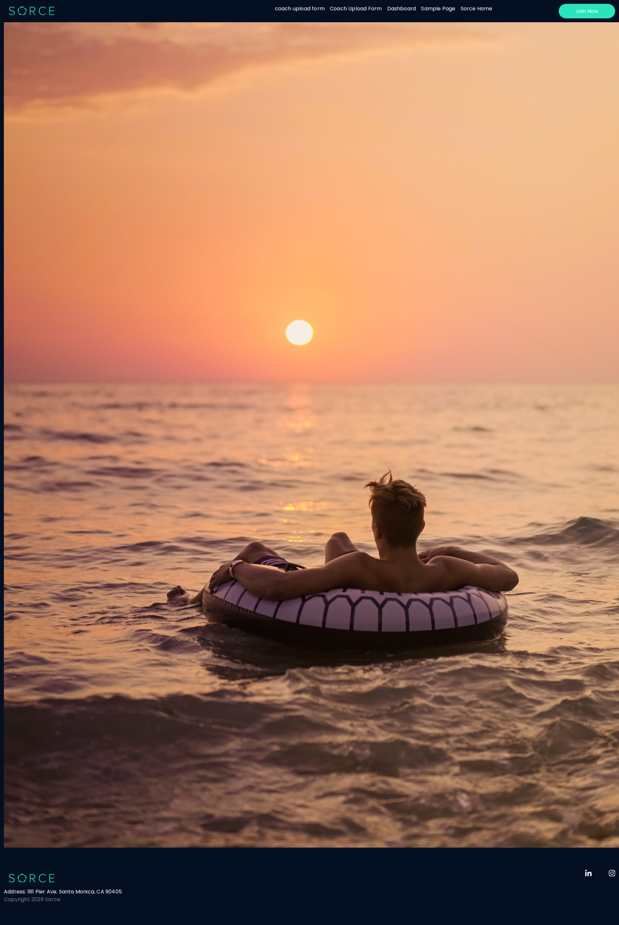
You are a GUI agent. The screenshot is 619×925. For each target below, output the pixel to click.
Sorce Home (477, 8)
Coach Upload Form (356, 8)
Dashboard (401, 8)
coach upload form (300, 8)
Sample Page (438, 8)
